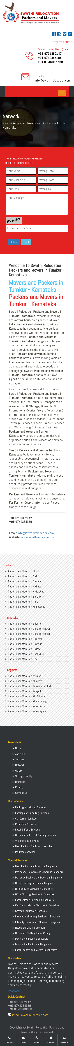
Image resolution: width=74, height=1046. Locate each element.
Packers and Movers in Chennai (24, 581)
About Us (20, 754)
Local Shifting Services (27, 829)
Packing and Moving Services (30, 807)
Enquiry (19, 787)
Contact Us (21, 793)
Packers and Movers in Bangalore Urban (29, 634)
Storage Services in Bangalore (31, 911)
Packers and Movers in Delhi (23, 576)
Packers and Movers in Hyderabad (26, 591)
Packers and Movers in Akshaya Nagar (28, 701)
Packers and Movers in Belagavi (25, 639)
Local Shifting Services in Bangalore (34, 900)
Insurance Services (25, 852)
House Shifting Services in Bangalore (35, 883)
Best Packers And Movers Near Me (33, 846)
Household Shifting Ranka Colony (32, 933)
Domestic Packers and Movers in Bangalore (38, 877)
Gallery (18, 770)
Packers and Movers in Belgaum (25, 644)
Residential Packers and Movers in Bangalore (39, 872)
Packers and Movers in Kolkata (24, 586)
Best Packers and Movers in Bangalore (36, 866)
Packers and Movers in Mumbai (24, 571)
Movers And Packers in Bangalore (33, 944)
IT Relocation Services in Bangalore (34, 889)
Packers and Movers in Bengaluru (26, 654)
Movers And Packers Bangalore (31, 939)
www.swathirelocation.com (38, 537)
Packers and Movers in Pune (23, 602)
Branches (20, 782)
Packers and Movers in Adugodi (24, 691)
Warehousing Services (27, 841)
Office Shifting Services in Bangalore (34, 894)
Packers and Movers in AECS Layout (27, 696)
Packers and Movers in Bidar (23, 659)
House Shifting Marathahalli (30, 928)
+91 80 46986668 (50, 62)
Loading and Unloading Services (32, 813)
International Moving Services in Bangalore (38, 916)
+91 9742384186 (50, 58)
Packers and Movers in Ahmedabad (26, 607)
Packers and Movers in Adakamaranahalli (29, 686)
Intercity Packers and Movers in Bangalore (38, 922)
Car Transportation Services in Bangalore (37, 905)
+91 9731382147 (50, 53)
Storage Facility (23, 776)
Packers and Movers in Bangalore (26, 596)
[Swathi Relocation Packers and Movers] (8, 92)
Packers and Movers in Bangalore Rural (29, 629)
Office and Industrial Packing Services (35, 835)
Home (18, 748)
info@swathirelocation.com (53, 80)
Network (19, 765)
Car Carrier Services (26, 818)
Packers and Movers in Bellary (24, 649)
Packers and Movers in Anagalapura (27, 711)
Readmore (14, 991)
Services (19, 759)
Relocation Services (25, 824)
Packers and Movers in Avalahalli (25, 676)
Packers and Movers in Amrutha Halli (27, 706)
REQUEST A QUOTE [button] (62, 42)
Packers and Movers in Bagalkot (25, 624)
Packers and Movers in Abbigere (25, 681)
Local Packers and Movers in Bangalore (36, 950)
